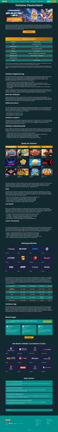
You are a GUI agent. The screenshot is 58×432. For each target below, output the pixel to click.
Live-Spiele (22, 146)
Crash (34, 146)
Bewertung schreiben (47, 321)
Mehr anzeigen (29, 337)
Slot (46, 146)
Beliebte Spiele (10, 146)
